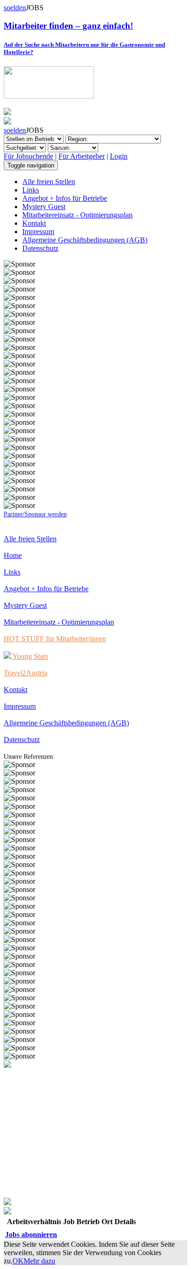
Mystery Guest (43, 206)
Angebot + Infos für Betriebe (64, 198)
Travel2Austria (25, 673)
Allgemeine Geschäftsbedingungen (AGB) (84, 240)
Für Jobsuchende (28, 156)
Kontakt (34, 223)
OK (18, 1261)
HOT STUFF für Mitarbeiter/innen (55, 639)
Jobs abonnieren (31, 1234)
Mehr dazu (39, 1261)
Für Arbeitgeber (81, 156)
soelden (15, 8)
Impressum (38, 231)
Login (118, 156)
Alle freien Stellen (48, 182)
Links (30, 190)
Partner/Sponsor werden (35, 514)
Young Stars (29, 656)
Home (13, 555)
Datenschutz (40, 248)
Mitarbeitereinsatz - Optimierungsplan (77, 215)
